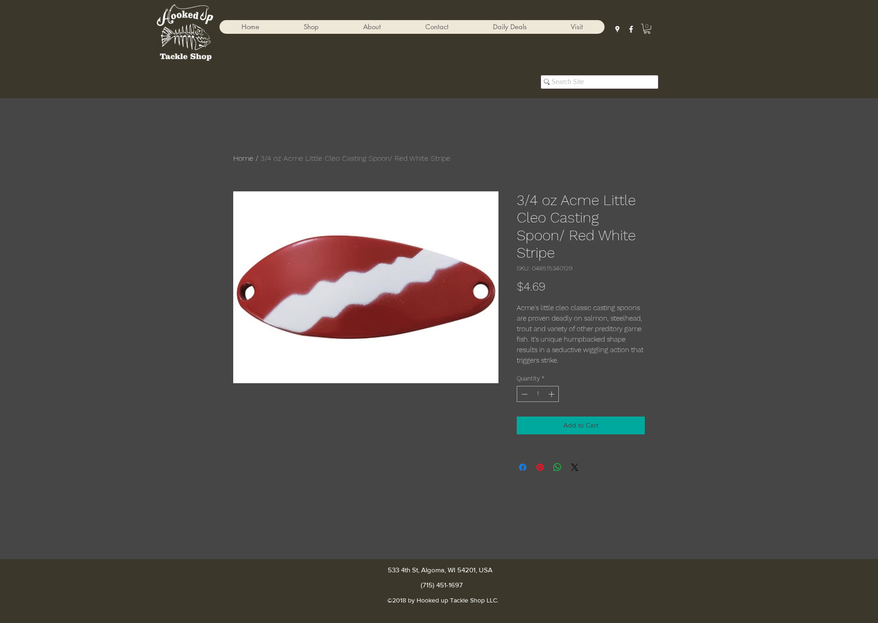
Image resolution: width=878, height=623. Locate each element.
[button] (311, 27)
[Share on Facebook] (522, 467)
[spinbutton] (538, 394)
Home (243, 158)
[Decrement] (523, 394)
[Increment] (552, 394)
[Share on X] (574, 467)
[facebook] (631, 29)
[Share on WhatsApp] (557, 467)
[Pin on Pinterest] (540, 467)
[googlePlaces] (617, 29)
